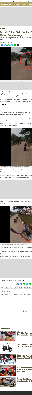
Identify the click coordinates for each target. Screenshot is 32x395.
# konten (7, 287)
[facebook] (2, 45)
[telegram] (11, 45)
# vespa (20, 287)
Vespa (25, 118)
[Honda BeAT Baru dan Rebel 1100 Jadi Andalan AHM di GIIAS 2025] (8, 382)
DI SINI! (22, 280)
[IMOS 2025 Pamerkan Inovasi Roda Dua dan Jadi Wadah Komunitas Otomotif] (8, 359)
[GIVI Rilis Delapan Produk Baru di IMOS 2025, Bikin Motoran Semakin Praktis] (8, 336)
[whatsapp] (14, 45)
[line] (8, 45)
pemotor (20, 94)
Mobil (18, 4)
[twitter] (5, 45)
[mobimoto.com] (7, 4)
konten (28, 92)
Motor (24, 4)
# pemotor (13, 287)
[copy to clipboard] (17, 45)
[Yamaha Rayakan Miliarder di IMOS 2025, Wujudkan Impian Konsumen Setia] (8, 347)
